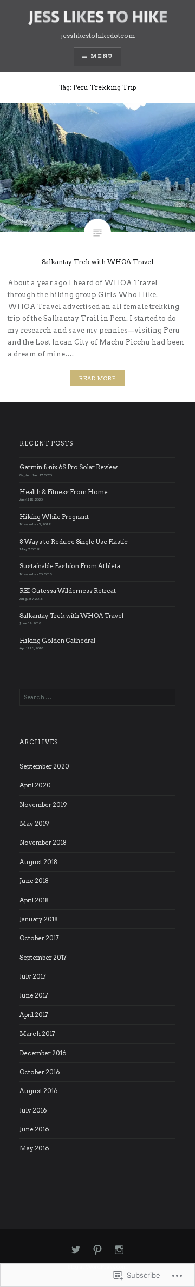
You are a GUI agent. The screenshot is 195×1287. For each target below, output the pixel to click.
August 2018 (38, 862)
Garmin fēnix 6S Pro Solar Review (69, 467)
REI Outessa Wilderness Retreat (68, 591)
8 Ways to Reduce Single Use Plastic (74, 541)
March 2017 (37, 1033)
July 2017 (33, 976)
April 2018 (34, 900)
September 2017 (43, 957)
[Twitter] (75, 1250)
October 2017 (39, 938)
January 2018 (39, 919)
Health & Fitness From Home (64, 492)
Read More (97, 378)
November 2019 (43, 804)
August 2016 (38, 1091)
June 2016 (34, 1129)
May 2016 (34, 1148)
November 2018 (43, 842)
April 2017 (34, 1015)
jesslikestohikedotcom (98, 35)
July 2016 (33, 1110)
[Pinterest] (97, 1250)
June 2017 (34, 995)
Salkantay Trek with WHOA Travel (71, 615)
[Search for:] (98, 697)
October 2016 (40, 1072)
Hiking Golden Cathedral (57, 640)
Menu (101, 56)
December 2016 (43, 1053)
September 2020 (44, 766)
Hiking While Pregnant (54, 517)
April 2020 (35, 785)
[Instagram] (119, 1250)
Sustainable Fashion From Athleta (70, 566)
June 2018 (34, 881)
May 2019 (34, 823)
